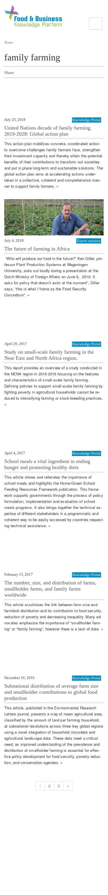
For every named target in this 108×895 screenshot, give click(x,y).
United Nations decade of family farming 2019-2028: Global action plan (47, 131)
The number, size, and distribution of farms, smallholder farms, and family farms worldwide (50, 589)
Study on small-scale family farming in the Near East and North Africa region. (49, 355)
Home (8, 42)
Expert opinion (89, 241)
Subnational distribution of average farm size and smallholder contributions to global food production (51, 692)
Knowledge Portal (87, 120)
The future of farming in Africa (37, 249)
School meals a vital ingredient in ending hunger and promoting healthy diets (47, 464)
